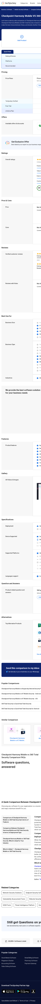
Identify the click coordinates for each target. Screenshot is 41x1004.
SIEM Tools (7, 905)
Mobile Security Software (21, 9)
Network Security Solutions (12, 893)
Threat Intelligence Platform (24, 905)
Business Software (6, 9)
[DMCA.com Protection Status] (33, 993)
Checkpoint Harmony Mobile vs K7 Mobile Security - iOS (17, 739)
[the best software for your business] (8, 4)
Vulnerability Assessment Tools (14, 899)
